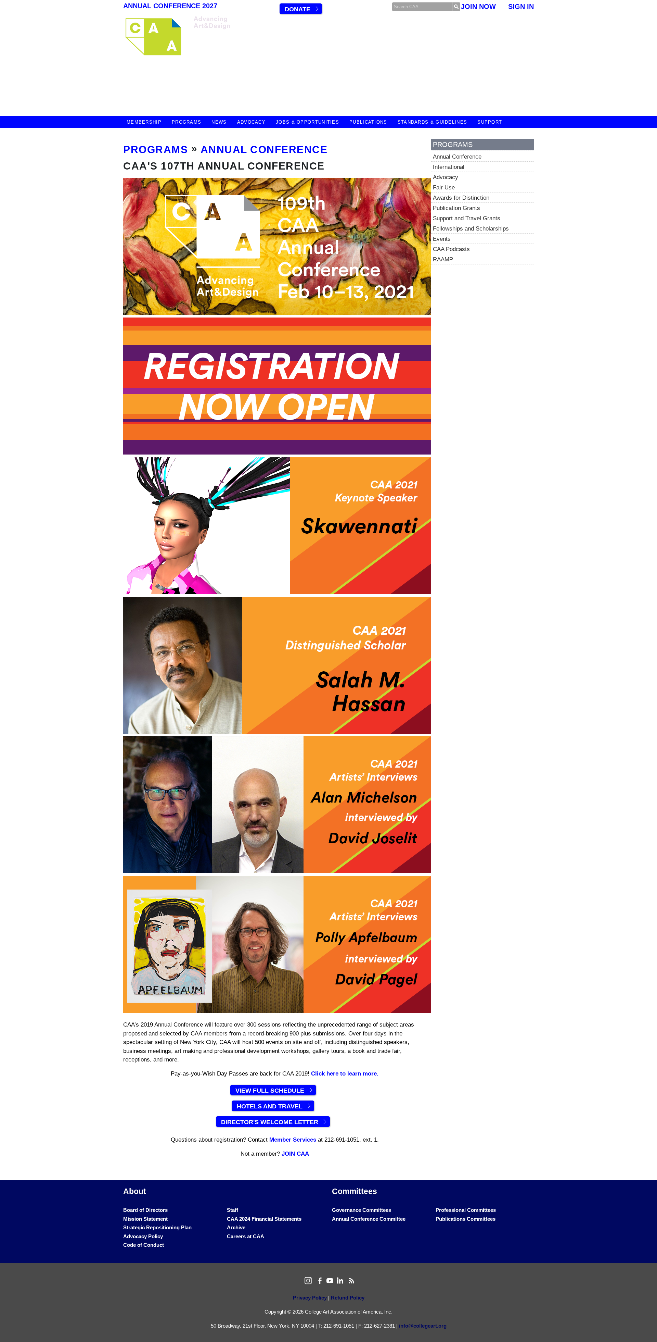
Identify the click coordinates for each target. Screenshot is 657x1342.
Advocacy (251, 122)
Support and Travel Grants (466, 218)
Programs (186, 122)
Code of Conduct (143, 1245)
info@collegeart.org (423, 1326)
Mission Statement (145, 1219)
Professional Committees (466, 1210)
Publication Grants (456, 208)
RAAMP (443, 259)
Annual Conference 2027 (170, 6)
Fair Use (444, 187)
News (219, 122)
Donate (297, 9)
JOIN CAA (295, 1154)
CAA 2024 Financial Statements (264, 1219)
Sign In (521, 6)
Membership (144, 122)
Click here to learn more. (344, 1073)
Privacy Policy (310, 1298)
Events (442, 239)
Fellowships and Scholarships (471, 228)
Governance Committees (361, 1210)
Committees (354, 1191)
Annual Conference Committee (368, 1219)
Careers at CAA (245, 1236)
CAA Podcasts (451, 249)
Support (489, 122)
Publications (368, 122)
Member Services (292, 1139)
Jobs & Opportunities (307, 122)
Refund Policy (347, 1298)
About (134, 1191)
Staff (232, 1210)
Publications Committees (465, 1219)
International (448, 167)
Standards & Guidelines (432, 122)
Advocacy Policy (143, 1236)
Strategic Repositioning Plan (157, 1227)
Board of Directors (145, 1210)
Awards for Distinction (461, 198)
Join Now (478, 6)
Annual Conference (264, 149)
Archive (236, 1227)
